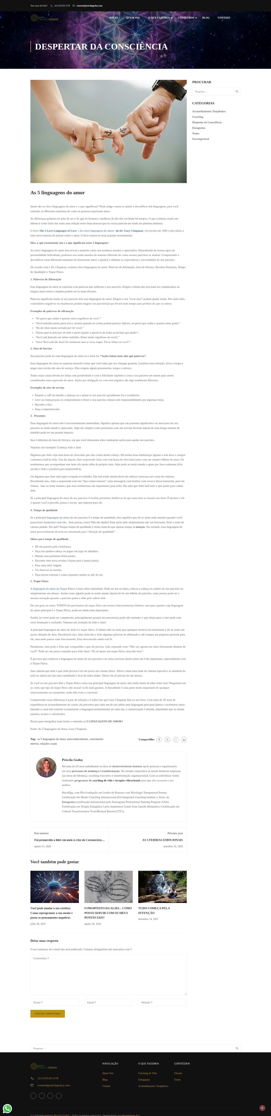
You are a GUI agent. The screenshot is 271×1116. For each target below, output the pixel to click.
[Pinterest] (175, 739)
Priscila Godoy (72, 760)
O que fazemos (159, 17)
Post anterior (41, 833)
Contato (224, 17)
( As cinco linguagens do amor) (76, 230)
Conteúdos (186, 17)
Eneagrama (68, 801)
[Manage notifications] (262, 1108)
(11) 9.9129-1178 (48, 1078)
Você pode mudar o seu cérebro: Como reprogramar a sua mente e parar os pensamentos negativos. (51, 913)
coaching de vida (102, 780)
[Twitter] (167, 739)
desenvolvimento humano (127, 766)
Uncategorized (200, 138)
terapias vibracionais (127, 780)
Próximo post (175, 833)
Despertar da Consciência (207, 122)
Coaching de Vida (147, 1073)
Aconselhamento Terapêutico (209, 111)
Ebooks (178, 1073)
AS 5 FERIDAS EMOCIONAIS (162, 840)
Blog (206, 17)
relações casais (48, 743)
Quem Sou (133, 17)
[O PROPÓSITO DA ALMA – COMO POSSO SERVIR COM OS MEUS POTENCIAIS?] (108, 886)
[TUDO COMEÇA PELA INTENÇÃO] (162, 886)
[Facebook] (159, 739)
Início (114, 17)
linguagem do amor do (60, 517)
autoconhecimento (77, 739)
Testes (195, 133)
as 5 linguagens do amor (51, 739)
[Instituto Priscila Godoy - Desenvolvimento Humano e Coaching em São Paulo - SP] (44, 18)
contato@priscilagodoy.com (89, 5)
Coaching (197, 116)
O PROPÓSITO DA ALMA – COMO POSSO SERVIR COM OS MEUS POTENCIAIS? (108, 913)
